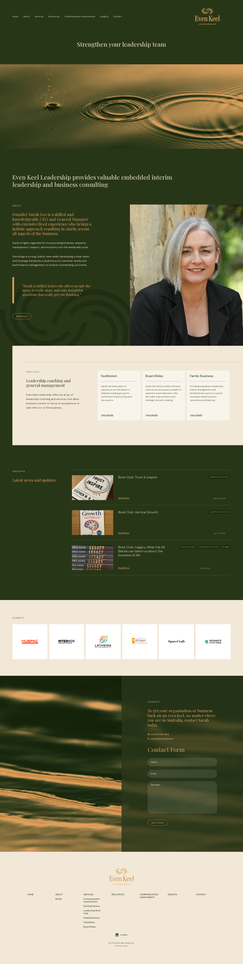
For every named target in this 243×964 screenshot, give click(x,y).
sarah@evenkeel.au (161, 738)
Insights (104, 16)
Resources (54, 16)
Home (15, 16)
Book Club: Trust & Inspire (137, 477)
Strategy (225, 547)
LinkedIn (123, 935)
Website (118, 946)
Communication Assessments (79, 16)
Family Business (188, 547)
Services (39, 16)
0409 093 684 (160, 734)
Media (58, 899)
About (26, 16)
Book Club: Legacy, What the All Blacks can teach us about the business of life (141, 551)
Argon (125, 946)
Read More (123, 498)
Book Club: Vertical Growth (138, 512)
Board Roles (89, 926)
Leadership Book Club (219, 477)
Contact (117, 16)
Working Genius (91, 906)
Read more (21, 316)
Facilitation (89, 922)
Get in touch (157, 822)
